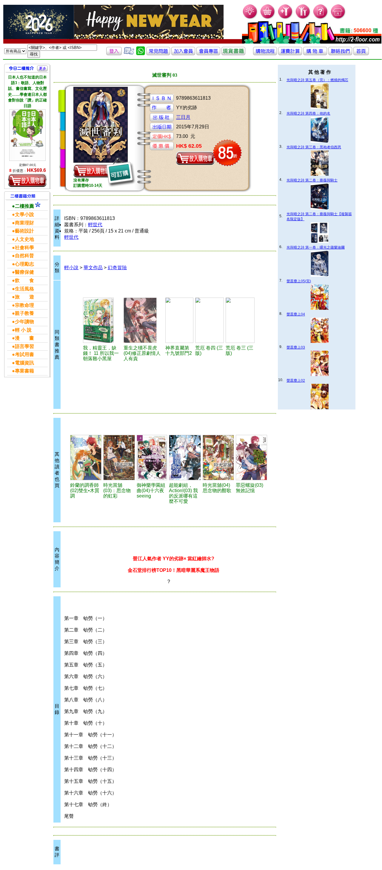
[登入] (114, 53)
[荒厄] (209, 320)
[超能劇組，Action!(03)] (185, 457)
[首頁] (338, 18)
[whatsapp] (140, 53)
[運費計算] (290, 53)
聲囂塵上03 (295, 347)
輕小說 (71, 267)
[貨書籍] (233, 53)
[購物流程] (265, 53)
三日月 (183, 117)
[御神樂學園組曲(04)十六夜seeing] (152, 457)
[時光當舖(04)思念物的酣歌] (218, 457)
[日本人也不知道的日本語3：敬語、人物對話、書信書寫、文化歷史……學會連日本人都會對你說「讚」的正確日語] (27, 135)
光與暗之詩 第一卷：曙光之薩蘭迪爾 (315, 247)
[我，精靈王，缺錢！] (102, 320)
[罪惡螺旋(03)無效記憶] (251, 457)
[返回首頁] (361, 53)
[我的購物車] (268, 18)
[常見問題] (320, 18)
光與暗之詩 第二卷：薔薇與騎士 (312, 180)
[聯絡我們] (340, 53)
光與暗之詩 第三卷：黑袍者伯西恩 (313, 147)
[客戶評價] (129, 53)
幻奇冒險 (117, 267)
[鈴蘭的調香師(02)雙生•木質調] (86, 457)
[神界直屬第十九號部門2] (179, 320)
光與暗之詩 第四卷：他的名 (308, 113)
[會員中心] (303, 18)
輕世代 (95, 224)
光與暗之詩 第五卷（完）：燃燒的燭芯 (317, 80)
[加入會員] (285, 18)
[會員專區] (208, 53)
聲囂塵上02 (295, 380)
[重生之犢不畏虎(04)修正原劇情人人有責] (144, 320)
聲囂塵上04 (295, 314)
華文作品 (93, 267)
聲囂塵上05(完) (298, 281)
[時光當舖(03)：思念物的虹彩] (119, 457)
